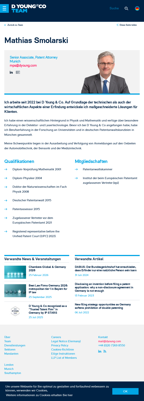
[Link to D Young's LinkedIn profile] (100, 351)
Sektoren (9, 349)
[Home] (40, 6)
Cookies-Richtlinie (62, 349)
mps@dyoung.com (23, 66)
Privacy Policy (59, 345)
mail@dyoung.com (109, 341)
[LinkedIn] (12, 72)
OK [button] (125, 391)
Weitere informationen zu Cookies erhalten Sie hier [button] (39, 395)
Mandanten (11, 354)
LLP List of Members (64, 358)
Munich (9, 369)
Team (7, 341)
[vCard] (17, 72)
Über (7, 337)
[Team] (40, 13)
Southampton (12, 373)
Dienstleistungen (14, 345)
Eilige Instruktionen (63, 354)
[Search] (126, 8)
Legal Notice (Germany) (66, 341)
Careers (56, 337)
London (9, 365)
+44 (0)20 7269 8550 (111, 345)
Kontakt (103, 337)
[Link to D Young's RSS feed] (105, 351)
